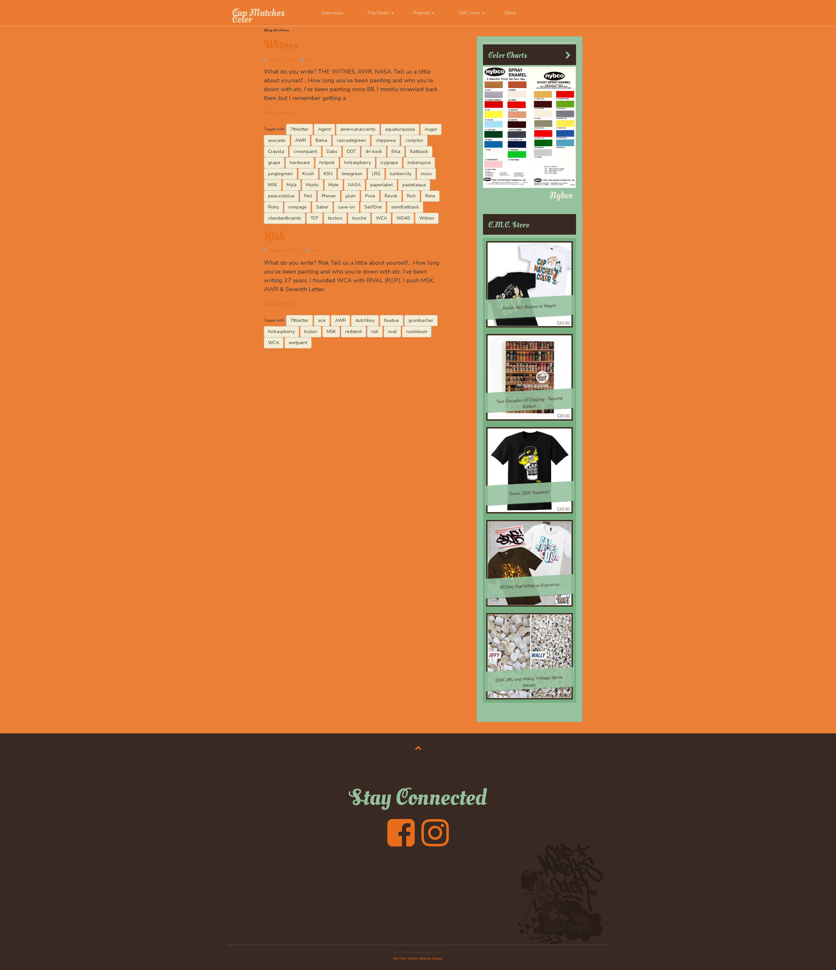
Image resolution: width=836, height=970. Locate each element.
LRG (376, 174)
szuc (308, 59)
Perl (308, 196)
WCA (381, 218)
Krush (308, 174)
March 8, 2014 (282, 59)
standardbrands (284, 218)
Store (510, 13)
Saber (322, 207)
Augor (431, 129)
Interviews (332, 13)
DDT (351, 151)
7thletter (299, 129)
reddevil (353, 331)
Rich (411, 196)
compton (414, 140)
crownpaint (305, 151)
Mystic (312, 185)
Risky (273, 207)
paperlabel (381, 185)
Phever (329, 196)
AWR (300, 140)
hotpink (327, 162)
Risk (274, 236)
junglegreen (280, 174)
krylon (310, 331)
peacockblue (281, 196)
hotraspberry (357, 162)
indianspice (419, 162)
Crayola (276, 151)
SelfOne (373, 207)
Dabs (332, 151)
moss (426, 174)
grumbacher (421, 320)
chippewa (386, 140)
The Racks (379, 13)
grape (274, 162)
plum (351, 196)
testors (335, 218)
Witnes (281, 45)
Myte (334, 185)
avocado (277, 140)
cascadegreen (351, 140)
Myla (292, 185)
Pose (370, 196)
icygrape (389, 162)
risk (374, 331)
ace (322, 320)
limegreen (352, 174)
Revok (391, 196)
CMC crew (470, 13)
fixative (391, 320)
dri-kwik (373, 151)
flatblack (419, 151)
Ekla (396, 151)
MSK (272, 185)
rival (392, 331)
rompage (297, 207)
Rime (430, 196)
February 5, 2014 (285, 251)
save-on (346, 207)
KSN (328, 174)
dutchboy (365, 320)
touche (359, 218)
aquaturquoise (400, 129)
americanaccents (358, 129)
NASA (354, 185)
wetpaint (298, 343)
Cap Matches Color (258, 16)
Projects (422, 13)
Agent (324, 129)
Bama (321, 140)
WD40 (403, 218)
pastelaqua (414, 185)
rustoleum (416, 331)
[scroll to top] (418, 747)
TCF (314, 218)
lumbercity (400, 174)
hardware (300, 162)
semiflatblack (405, 207)
